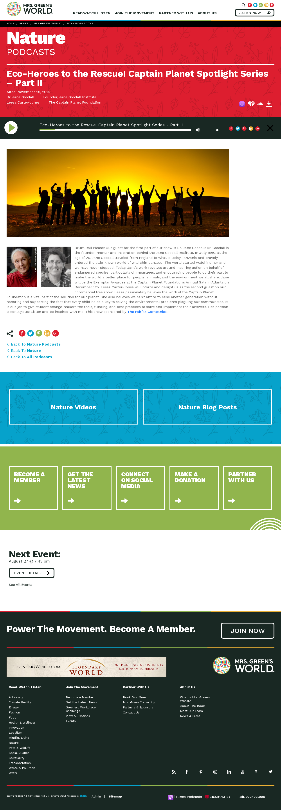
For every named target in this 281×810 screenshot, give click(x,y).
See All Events (20, 584)
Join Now (248, 630)
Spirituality (16, 758)
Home (10, 23)
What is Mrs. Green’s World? (195, 698)
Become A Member (80, 697)
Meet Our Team (191, 711)
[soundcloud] (260, 104)
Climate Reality (20, 702)
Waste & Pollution (22, 768)
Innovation (16, 727)
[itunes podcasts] (242, 104)
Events (71, 721)
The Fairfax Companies (147, 312)
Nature (14, 742)
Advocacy (16, 697)
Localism (15, 732)
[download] (269, 104)
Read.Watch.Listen (91, 13)
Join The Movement (135, 13)
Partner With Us (176, 13)
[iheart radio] (251, 104)
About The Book (192, 706)
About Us (207, 13)
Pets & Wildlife (20, 747)
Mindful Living (19, 737)
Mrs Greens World (39, 8)
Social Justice (19, 752)
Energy (14, 707)
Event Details (28, 573)
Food (12, 717)
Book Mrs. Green (135, 697)
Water (13, 773)
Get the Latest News (81, 702)
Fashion (14, 712)
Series (23, 23)
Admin (96, 796)
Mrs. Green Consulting (139, 702)
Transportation (20, 763)
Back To (36, 344)
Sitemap (115, 796)
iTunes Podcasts (188, 797)
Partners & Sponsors (138, 707)
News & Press (190, 716)
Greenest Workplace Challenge (81, 709)
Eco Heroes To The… (81, 23)
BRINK (82, 796)
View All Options (78, 716)
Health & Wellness (22, 722)
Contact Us (131, 712)
